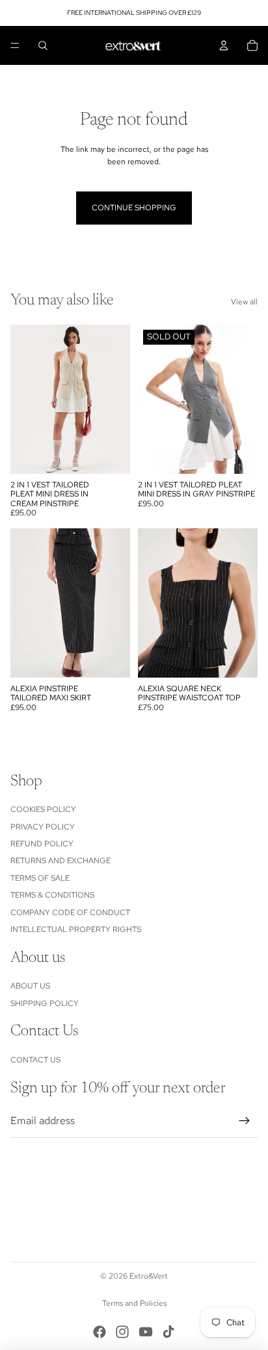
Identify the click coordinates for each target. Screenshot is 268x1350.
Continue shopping (134, 207)
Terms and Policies (134, 1303)
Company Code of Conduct (70, 912)
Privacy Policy (42, 827)
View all (244, 302)
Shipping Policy (44, 1003)
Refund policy (42, 844)
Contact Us (35, 1060)
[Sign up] (245, 1121)
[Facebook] (99, 1332)
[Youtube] (146, 1332)
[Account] (223, 45)
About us (30, 986)
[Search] (43, 45)
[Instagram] (122, 1332)
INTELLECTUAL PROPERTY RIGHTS (75, 929)
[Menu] (15, 45)
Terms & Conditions (52, 895)
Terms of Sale (40, 878)
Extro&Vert (148, 1276)
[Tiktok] (168, 1332)
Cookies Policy (43, 809)
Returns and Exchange (60, 860)
